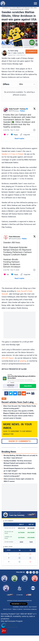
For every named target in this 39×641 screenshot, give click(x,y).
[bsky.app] (15, 393)
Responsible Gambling (30, 609)
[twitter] (11, 393)
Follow (22, 111)
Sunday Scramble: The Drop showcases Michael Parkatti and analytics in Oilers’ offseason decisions (18, 463)
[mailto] (20, 393)
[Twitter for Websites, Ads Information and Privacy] (34, 130)
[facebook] (6, 393)
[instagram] (30, 572)
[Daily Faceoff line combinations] (28, 393)
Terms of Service (17, 609)
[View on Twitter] (34, 109)
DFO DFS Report (8, 358)
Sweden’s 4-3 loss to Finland (12, 154)
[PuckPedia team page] (33, 393)
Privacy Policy (7, 609)
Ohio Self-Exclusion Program (12, 621)
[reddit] (24, 393)
